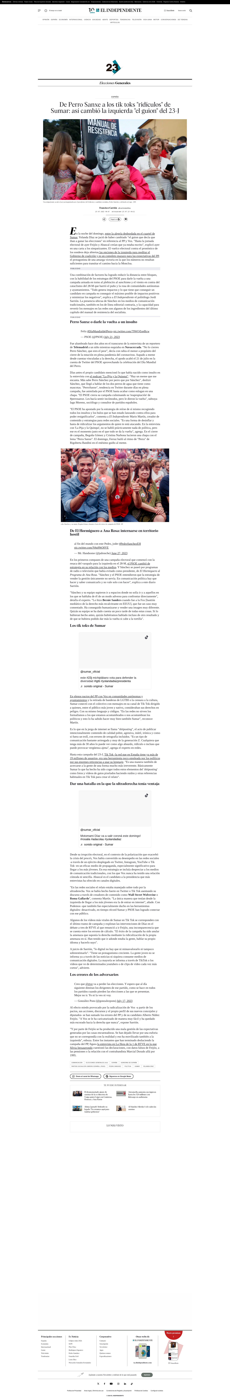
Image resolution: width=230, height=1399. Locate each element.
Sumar (137, 1066)
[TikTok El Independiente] (132, 1384)
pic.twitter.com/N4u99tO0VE (91, 547)
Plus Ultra (72, 1347)
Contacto (103, 1341)
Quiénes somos (105, 1353)
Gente (105, 19)
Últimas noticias (18, 2)
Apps (101, 1350)
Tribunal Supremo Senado (42, 2)
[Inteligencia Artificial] (142, 1358)
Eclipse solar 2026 (75, 1341)
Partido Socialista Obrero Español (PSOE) (88, 1066)
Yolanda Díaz (148, 1066)
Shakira (182, 2)
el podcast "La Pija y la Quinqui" (109, 376)
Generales (115, 83)
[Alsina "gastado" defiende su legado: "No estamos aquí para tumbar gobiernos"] (77, 1109)
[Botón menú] (39, 11)
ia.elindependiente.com (143, 1363)
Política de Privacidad (74, 1391)
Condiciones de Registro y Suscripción (119, 1391)
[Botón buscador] (191, 10)
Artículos (115, 22)
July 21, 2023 (112, 336)
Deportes (113, 19)
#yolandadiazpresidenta (116, 681)
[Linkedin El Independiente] (125, 1384)
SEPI (70, 1344)
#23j (89, 677)
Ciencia (87, 19)
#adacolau (97, 839)
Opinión (46, 19)
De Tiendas (183, 19)
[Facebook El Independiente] (104, 1384)
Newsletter (103, 1347)
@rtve (89, 983)
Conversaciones (168, 19)
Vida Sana (147, 19)
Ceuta (68, 2)
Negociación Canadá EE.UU (80, 2)
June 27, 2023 (119, 553)
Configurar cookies (157, 1391)
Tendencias (125, 19)
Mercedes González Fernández (80, 1363)
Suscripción (104, 1344)
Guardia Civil (73, 1356)
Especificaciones (105, 1356)
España (54, 19)
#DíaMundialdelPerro (100, 331)
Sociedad (96, 19)
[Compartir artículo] (104, 219)
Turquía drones (96, 2)
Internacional (76, 19)
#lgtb (97, 681)
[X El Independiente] (98, 1384)
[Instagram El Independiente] (118, 1384)
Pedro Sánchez (115, 1066)
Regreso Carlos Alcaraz (171, 2)
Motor (156, 19)
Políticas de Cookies (141, 1391)
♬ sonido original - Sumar (96, 686)
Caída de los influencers (110, 2)
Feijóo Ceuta (28, 2)
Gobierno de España (129, 1062)
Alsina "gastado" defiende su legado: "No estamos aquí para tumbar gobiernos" (96, 1109)
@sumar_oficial (90, 671)
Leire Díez (72, 1360)
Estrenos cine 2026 (149, 2)
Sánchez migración (58, 2)
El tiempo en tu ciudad (55, 10)
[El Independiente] (115, 10)
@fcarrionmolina (124, 208)
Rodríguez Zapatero (76, 1350)
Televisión (137, 19)
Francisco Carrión (108, 208)
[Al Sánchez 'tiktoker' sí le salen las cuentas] (121, 1109)
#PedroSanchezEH (130, 543)
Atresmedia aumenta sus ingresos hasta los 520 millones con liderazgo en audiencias (142, 1094)
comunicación (77, 1062)
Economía (63, 19)
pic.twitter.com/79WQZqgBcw (131, 331)
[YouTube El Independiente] (111, 1384)
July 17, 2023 (124, 1000)
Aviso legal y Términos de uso (94, 1391)
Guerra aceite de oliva (126, 2)
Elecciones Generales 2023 (97, 1062)
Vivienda (159, 2)
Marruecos (138, 2)
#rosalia (85, 839)
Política (128, 1066)
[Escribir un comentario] (126, 219)
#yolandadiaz (113, 839)
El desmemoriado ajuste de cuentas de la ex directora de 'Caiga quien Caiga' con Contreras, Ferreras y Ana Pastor (98, 1096)
